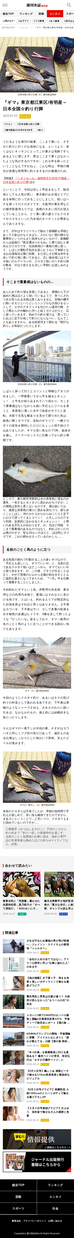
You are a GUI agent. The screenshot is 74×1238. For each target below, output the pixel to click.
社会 (55, 1208)
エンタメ (55, 13)
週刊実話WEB (8, 27)
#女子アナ (23, 21)
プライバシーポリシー (34, 1221)
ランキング (26, 13)
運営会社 (16, 1221)
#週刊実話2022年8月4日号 (18, 130)
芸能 (41, 13)
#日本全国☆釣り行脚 (28, 124)
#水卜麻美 (54, 21)
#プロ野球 (39, 21)
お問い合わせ (55, 1221)
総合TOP (8, 13)
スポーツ (18, 1208)
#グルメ (8, 124)
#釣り (40, 130)
